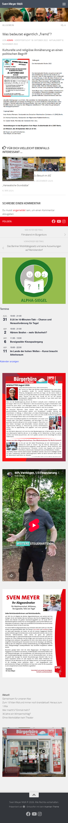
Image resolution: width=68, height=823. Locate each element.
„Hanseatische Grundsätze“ (15, 185)
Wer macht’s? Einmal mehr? (16, 710)
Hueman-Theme (51, 807)
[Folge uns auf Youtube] (59, 221)
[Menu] (64, 4)
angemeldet (19, 210)
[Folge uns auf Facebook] (54, 221)
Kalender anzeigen (9, 361)
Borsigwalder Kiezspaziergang (26, 341)
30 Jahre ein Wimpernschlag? (16, 713)
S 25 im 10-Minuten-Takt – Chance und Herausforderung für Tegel (31, 321)
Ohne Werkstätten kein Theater (17, 717)
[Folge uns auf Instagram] (64, 221)
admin (10, 40)
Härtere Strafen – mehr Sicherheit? (28, 332)
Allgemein (8, 25)
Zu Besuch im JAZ (42, 175)
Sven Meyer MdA (12, 4)
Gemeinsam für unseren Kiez (16, 698)
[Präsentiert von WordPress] (24, 807)
